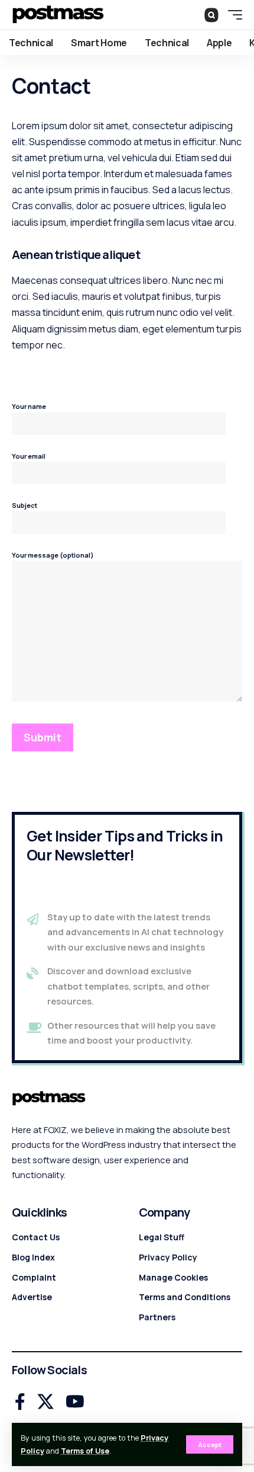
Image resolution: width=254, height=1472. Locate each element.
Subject (24, 505)
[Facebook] (20, 1402)
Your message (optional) (53, 555)
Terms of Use (85, 1451)
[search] (211, 15)
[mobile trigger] (232, 15)
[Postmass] (58, 15)
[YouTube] (75, 1402)
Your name (29, 406)
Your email (28, 456)
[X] (45, 1402)
